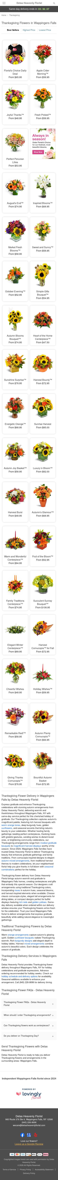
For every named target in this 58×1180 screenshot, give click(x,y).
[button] (51, 1173)
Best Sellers (13, 29)
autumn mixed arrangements (15, 860)
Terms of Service (9, 1169)
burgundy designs (23, 940)
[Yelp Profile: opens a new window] (35, 1135)
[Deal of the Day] (43, 147)
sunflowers (6, 827)
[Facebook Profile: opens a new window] (22, 1135)
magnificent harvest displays (27, 845)
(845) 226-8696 (29, 1122)
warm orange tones (10, 825)
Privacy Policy (25, 1169)
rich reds (23, 902)
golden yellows (39, 902)
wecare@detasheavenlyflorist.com (29, 1125)
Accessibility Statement (44, 1169)
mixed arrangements (34, 943)
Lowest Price (45, 29)
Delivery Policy (29, 1173)
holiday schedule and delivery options (19, 976)
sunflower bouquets (24, 937)
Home (3, 15)
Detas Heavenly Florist (29, 3)
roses (17, 890)
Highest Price (29, 29)
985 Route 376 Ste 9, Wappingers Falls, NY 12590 (29, 1119)
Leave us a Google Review (29, 1144)
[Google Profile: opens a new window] (29, 1135)
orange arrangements (18, 934)
